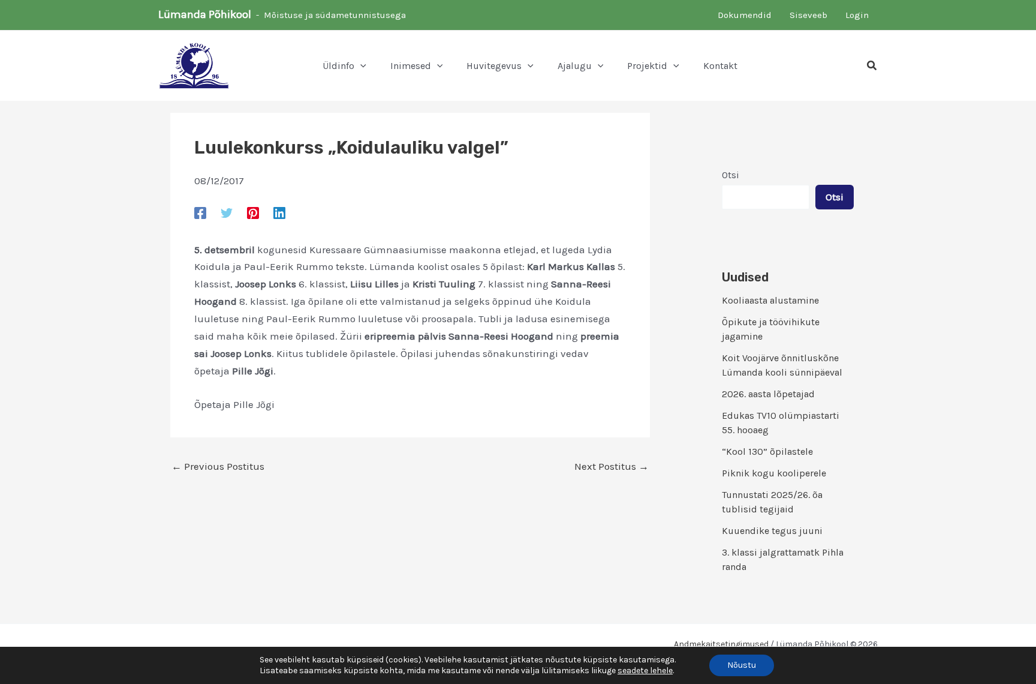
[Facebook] (200, 212)
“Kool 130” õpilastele (767, 451)
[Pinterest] (253, 212)
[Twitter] (227, 212)
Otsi (730, 175)
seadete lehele (645, 670)
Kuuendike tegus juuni (772, 530)
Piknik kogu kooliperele (774, 473)
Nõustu (741, 665)
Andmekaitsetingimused (721, 644)
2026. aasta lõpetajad (768, 394)
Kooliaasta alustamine (770, 300)
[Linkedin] (279, 212)
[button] (360, 66)
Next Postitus (611, 466)
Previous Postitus (217, 466)
